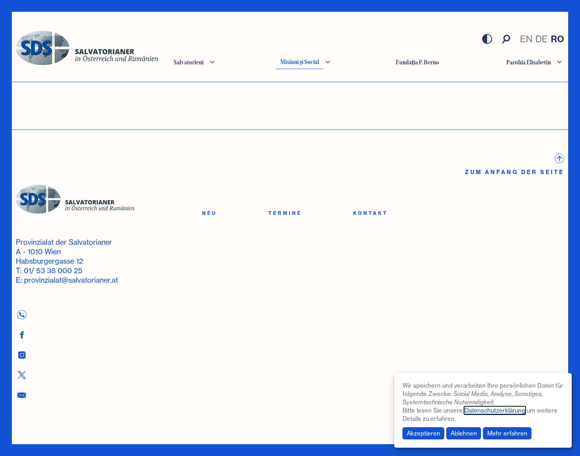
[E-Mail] (22, 395)
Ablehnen (464, 433)
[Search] (506, 39)
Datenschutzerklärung (494, 410)
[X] (22, 375)
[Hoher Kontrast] (487, 39)
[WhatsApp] (22, 314)
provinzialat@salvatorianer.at (71, 280)
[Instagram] (22, 355)
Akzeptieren (423, 433)
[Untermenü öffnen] (212, 62)
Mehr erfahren (507, 433)
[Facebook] (22, 334)
